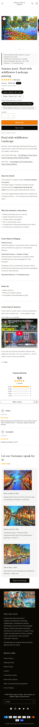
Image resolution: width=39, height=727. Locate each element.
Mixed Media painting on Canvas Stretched (18, 108)
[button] (2, 3)
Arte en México (9, 688)
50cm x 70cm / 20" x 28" (12, 96)
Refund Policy (8, 667)
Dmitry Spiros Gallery (16, 723)
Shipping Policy (9, 662)
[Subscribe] (33, 701)
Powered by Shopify (28, 723)
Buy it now (19, 128)
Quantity (4, 112)
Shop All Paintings (20, 580)
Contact (6, 671)
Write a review (17, 402)
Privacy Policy (8, 658)
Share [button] (5, 362)
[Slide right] (24, 49)
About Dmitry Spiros (10, 679)
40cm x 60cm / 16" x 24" (12, 92)
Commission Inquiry (10, 675)
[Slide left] (15, 49)
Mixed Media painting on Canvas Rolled (17, 104)
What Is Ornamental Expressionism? (16, 683)
